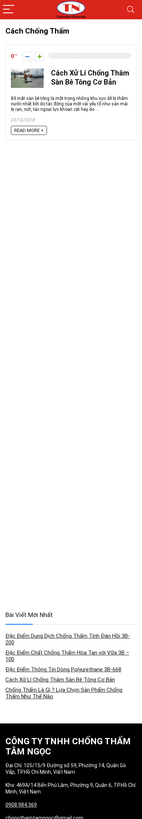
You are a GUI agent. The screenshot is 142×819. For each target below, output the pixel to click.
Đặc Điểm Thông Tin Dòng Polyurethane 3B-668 (63, 669)
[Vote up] (39, 56)
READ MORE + (29, 130)
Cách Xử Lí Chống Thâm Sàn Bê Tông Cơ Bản (60, 679)
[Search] (130, 9)
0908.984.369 (21, 805)
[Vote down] (27, 56)
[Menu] (8, 9)
